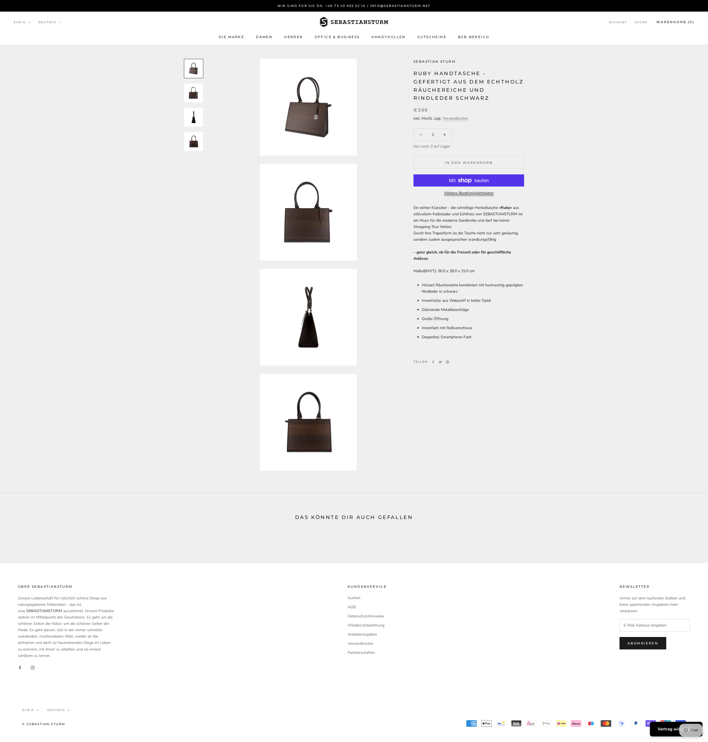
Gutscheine (431, 37)
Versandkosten (455, 118)
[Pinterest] (447, 362)
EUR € (20, 22)
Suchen (354, 598)
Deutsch (47, 22)
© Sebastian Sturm (43, 724)
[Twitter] (440, 362)
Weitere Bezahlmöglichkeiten (469, 193)
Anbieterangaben (362, 634)
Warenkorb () (675, 22)
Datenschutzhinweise (366, 616)
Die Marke (231, 37)
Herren (293, 37)
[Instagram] (33, 667)
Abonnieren (643, 643)
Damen (264, 37)
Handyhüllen (388, 37)
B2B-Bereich (473, 37)
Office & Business (337, 37)
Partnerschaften (361, 652)
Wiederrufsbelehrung (366, 625)
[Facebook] (433, 362)
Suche (641, 22)
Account (618, 22)
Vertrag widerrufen (676, 729)
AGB (352, 607)
